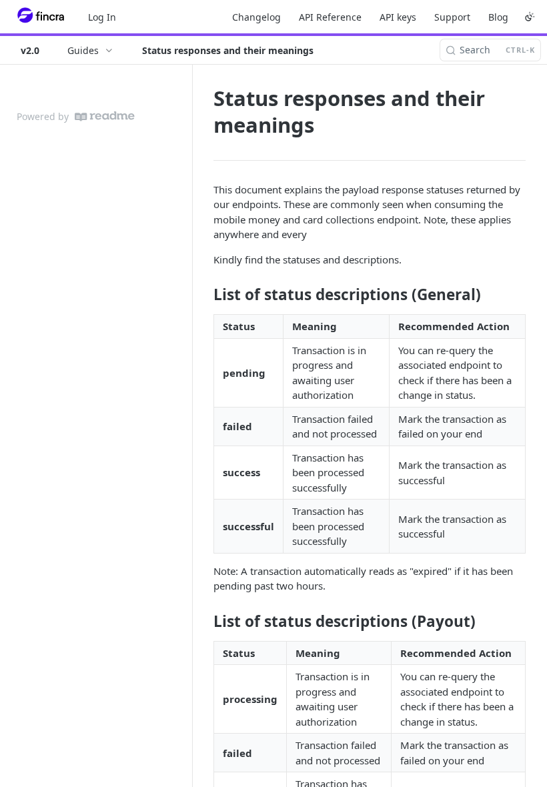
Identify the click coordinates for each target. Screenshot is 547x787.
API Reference (330, 17)
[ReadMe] (105, 116)
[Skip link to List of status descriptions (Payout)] (204, 621)
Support (452, 17)
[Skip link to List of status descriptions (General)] (204, 294)
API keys (398, 17)
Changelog (256, 17)
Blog (498, 17)
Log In (102, 17)
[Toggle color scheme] (529, 16)
